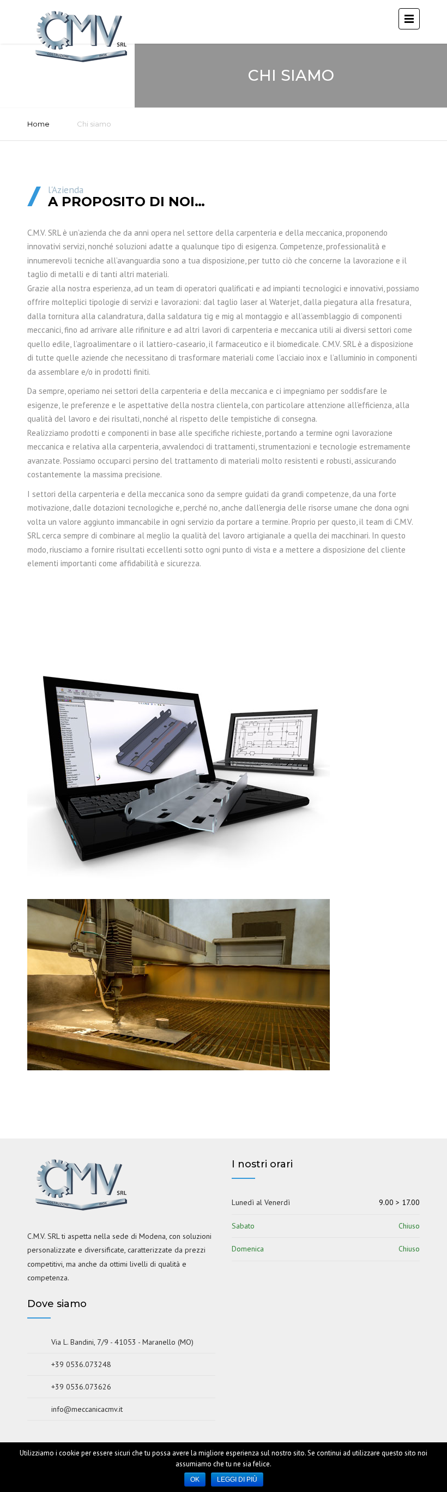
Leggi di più (237, 1479)
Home (38, 123)
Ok (195, 1479)
